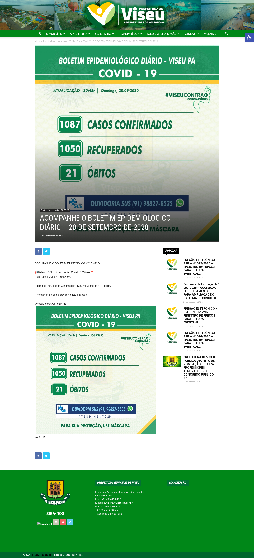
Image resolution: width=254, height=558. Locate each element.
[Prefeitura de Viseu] (127, 15)
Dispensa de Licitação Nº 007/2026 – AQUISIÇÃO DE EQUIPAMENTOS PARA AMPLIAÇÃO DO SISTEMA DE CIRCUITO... (201, 291)
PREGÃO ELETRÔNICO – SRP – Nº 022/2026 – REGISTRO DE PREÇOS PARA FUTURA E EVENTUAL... (200, 266)
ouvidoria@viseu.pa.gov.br (118, 502)
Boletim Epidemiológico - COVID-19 (60, 41)
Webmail (210, 33)
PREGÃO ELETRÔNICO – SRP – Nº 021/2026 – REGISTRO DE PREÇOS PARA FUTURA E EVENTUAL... (200, 315)
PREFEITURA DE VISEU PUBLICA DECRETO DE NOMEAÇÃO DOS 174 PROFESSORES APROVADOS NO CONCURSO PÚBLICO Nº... (199, 367)
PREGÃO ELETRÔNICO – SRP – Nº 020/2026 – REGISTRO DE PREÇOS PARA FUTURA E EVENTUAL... (200, 339)
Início (37, 41)
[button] (249, 37)
